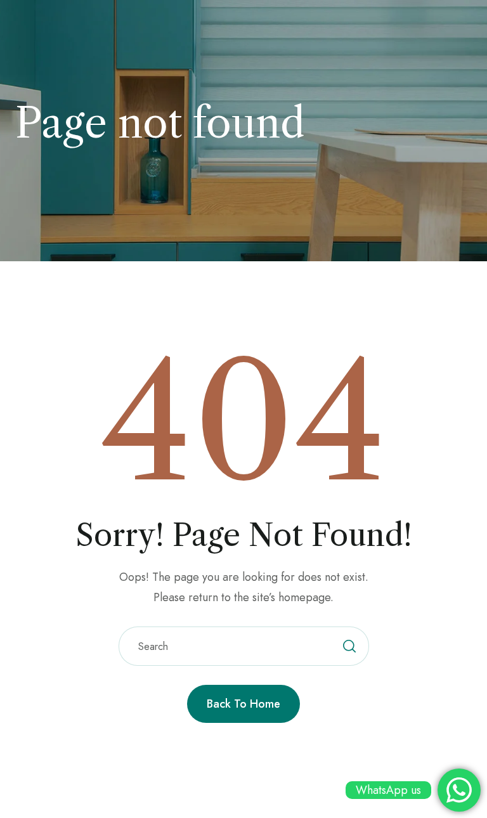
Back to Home (243, 704)
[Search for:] (244, 646)
